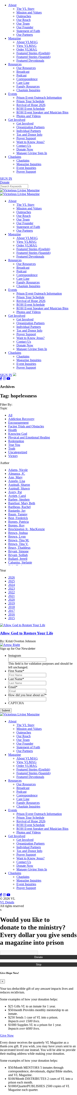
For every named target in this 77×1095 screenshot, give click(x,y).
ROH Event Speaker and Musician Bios (42, 112)
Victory (13, 456)
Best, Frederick (18, 518)
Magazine (14, 38)
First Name (16, 671)
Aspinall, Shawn (19, 488)
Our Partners (24, 34)
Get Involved (16, 120)
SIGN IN (6, 178)
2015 (11, 618)
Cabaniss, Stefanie (20, 562)
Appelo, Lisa (16, 481)
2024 (11, 585)
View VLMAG (26, 45)
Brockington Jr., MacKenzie (26, 529)
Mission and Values (29, 12)
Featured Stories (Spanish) (33, 57)
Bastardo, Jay (17, 510)
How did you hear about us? (27, 695)
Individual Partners (28, 131)
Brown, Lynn (17, 536)
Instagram (14, 655)
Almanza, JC (16, 473)
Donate (38, 957)
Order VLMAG (26, 49)
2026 (11, 577)
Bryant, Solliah (18, 555)
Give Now (7, 1035)
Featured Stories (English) (33, 53)
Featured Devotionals (30, 60)
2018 (11, 607)
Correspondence (27, 79)
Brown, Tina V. (18, 544)
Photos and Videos (28, 116)
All (10, 415)
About (12, 5)
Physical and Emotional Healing (29, 437)
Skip (38, 964)
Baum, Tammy (18, 514)
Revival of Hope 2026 (30, 105)
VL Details (7, 902)
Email (12, 687)
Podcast (21, 75)
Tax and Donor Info (29, 134)
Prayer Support (26, 138)
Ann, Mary (15, 477)
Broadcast (22, 71)
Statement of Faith (28, 31)
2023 (11, 588)
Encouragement (18, 422)
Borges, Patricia (18, 521)
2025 (11, 581)
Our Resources (26, 68)
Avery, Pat (15, 492)
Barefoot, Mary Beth (21, 503)
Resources (15, 64)
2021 (11, 596)
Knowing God (17, 433)
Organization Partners (30, 127)
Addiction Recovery (21, 419)
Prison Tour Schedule (30, 101)
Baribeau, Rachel (19, 507)
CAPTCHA (16, 703)
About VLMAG (27, 42)
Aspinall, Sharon (19, 484)
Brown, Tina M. (18, 540)
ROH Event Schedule (30, 108)
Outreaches (23, 16)
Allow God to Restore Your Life (26, 633)
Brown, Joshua (18, 533)
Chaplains (14, 157)
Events (12, 94)
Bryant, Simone (18, 551)
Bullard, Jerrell (17, 558)
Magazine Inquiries (28, 164)
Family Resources (28, 86)
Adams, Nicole (18, 470)
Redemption (16, 441)
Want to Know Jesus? (30, 142)
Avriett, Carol (17, 496)
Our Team (23, 23)
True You (14, 445)
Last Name (16, 679)
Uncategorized (17, 452)
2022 (11, 592)
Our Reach (23, 20)
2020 (11, 599)
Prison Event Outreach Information (39, 97)
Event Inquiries (26, 168)
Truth (11, 448)
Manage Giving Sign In (31, 153)
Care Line (22, 82)
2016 (11, 614)
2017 (11, 610)
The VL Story (25, 8)
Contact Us (23, 145)
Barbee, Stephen (19, 499)
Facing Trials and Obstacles (26, 426)
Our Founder (24, 27)
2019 (11, 603)
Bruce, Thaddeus (19, 547)
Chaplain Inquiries (28, 90)
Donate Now (24, 149)
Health (12, 430)
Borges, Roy (16, 525)
